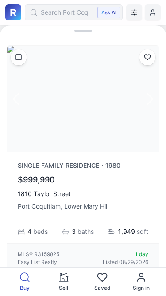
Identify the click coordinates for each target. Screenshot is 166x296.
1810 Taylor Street (44, 193)
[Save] (147, 57)
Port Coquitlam (39, 206)
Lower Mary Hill (86, 206)
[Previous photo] (16, 99)
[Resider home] (13, 12)
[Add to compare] (19, 57)
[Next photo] (150, 99)
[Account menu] (153, 12)
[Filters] (134, 12)
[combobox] (74, 12)
